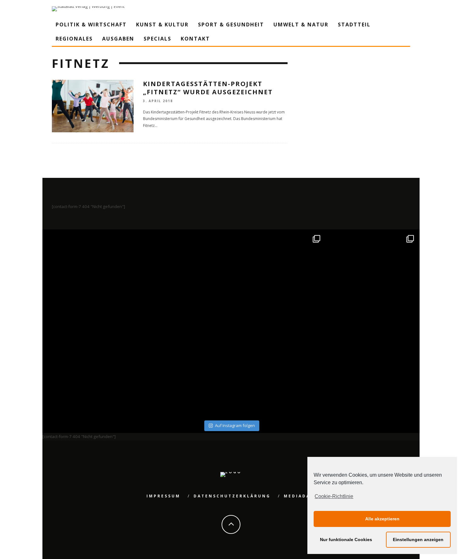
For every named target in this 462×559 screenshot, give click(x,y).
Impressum (163, 496)
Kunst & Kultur (162, 24)
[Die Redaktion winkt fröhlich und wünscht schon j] (184, 371)
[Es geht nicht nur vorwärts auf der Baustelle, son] (90, 277)
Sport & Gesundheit (231, 24)
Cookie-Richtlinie (334, 496)
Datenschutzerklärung (232, 496)
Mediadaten (303, 496)
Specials (157, 38)
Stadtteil (354, 24)
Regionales (74, 38)
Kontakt (195, 38)
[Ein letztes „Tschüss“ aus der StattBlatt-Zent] (184, 277)
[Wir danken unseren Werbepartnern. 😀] (278, 277)
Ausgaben (118, 38)
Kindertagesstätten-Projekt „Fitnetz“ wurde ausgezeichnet (208, 87)
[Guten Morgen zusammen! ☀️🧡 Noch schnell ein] (278, 371)
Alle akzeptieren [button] (382, 518)
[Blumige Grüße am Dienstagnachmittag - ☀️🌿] (372, 371)
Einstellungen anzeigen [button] (418, 539)
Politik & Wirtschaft (91, 24)
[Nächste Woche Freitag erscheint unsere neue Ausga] (90, 371)
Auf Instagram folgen (235, 425)
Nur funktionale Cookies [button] (346, 539)
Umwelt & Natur (300, 24)
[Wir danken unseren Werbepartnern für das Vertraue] (372, 277)
